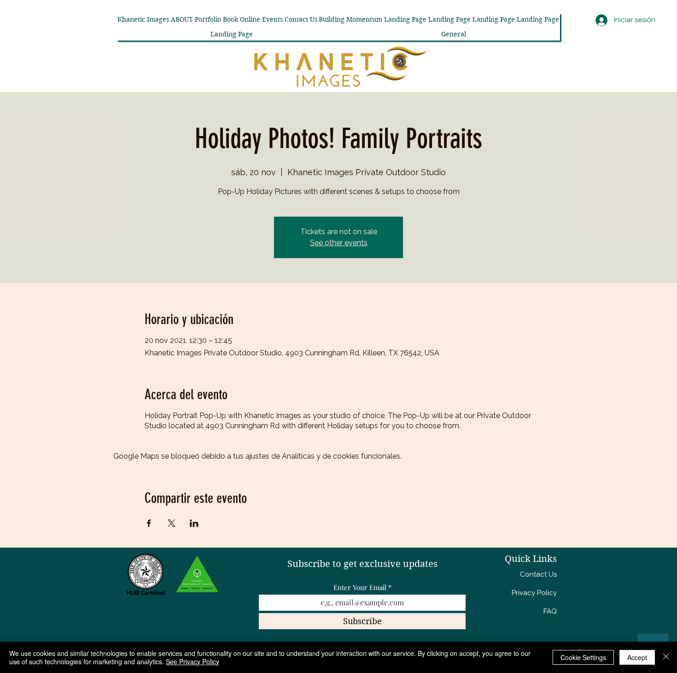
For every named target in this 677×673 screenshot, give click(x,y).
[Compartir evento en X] (171, 523)
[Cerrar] (665, 657)
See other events (339, 242)
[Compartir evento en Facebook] (149, 523)
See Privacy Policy (192, 661)
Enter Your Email (359, 587)
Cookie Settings (583, 657)
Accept (637, 657)
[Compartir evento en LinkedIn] (194, 523)
